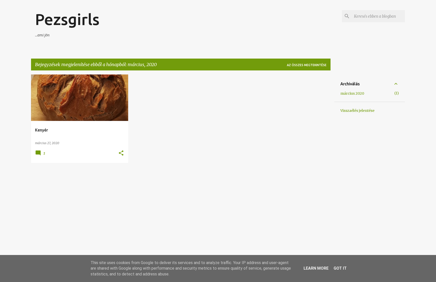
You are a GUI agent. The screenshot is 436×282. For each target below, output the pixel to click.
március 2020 (352, 93)
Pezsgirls (67, 19)
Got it (340, 268)
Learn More (316, 268)
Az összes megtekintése (306, 65)
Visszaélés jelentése (357, 110)
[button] (121, 153)
